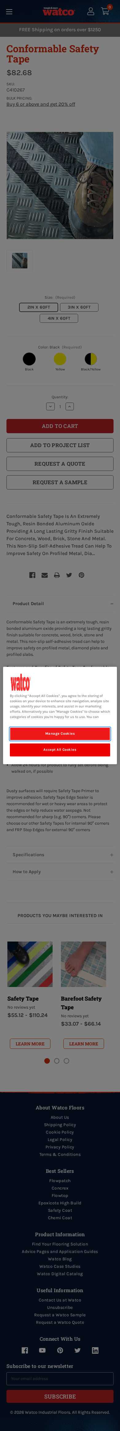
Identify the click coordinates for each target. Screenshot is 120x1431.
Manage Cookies (60, 734)
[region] (60, 715)
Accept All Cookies (59, 750)
